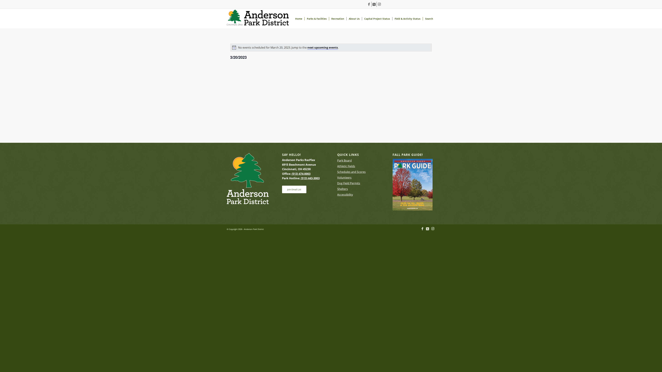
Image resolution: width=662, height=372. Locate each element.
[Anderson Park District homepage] (258, 19)
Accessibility (345, 195)
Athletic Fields (346, 166)
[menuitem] (298, 19)
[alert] (331, 47)
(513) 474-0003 (300, 174)
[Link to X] (374, 4)
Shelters (342, 189)
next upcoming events (322, 47)
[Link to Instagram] (379, 4)
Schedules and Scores (351, 172)
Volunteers (344, 177)
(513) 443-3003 (310, 178)
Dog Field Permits (348, 183)
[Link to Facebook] (368, 4)
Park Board (344, 160)
